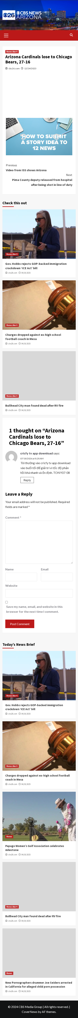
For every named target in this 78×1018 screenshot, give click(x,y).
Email (44, 569)
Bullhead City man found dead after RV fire (34, 405)
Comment (13, 517)
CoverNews (29, 1011)
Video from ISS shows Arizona (26, 167)
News (9, 836)
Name (9, 569)
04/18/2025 (25, 272)
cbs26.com (14, 68)
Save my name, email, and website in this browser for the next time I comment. (34, 609)
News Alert (12, 51)
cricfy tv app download (36, 453)
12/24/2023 (30, 68)
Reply (27, 480)
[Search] (71, 35)
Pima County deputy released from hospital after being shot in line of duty (42, 179)
